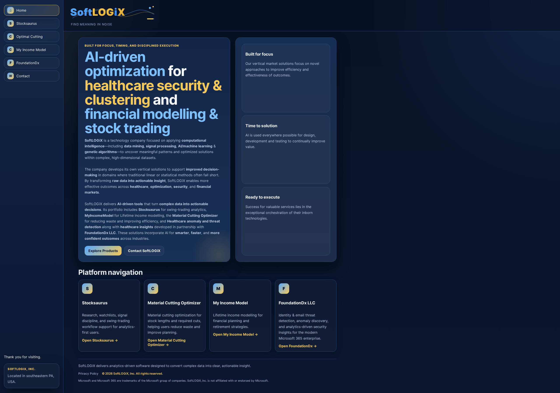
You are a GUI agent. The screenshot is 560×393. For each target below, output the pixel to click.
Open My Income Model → (235, 334)
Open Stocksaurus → (100, 340)
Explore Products (103, 250)
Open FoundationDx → (298, 346)
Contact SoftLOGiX (144, 250)
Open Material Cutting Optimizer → (167, 342)
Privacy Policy (88, 373)
